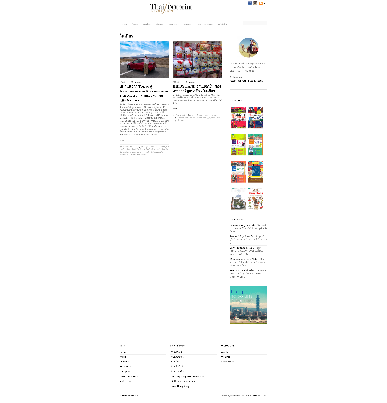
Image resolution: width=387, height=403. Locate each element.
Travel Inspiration (205, 23)
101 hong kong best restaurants (187, 376)
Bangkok (146, 23)
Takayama (132, 154)
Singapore (188, 23)
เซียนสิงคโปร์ (176, 366)
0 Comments (136, 82)
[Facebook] (250, 3)
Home (124, 23)
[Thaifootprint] (171, 13)
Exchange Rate (229, 361)
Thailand (159, 23)
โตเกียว (122, 149)
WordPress (235, 396)
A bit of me (223, 23)
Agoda (224, 352)
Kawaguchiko (158, 152)
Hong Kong (174, 23)
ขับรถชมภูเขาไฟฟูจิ (144, 152)
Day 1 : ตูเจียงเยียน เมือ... (242, 247)
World (135, 23)
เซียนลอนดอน (177, 357)
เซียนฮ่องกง (176, 352)
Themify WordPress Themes (254, 396)
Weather (225, 357)
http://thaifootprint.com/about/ (246, 80)
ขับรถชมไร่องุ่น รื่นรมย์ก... (242, 236)
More (122, 140)
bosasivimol (127, 146)
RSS (265, 3)
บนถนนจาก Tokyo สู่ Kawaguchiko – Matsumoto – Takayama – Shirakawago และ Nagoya (144, 93)
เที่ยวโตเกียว (183, 118)
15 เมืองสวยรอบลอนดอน (182, 381)
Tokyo (146, 146)
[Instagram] (255, 3)
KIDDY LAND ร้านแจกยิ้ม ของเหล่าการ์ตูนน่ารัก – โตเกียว (197, 88)
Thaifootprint (128, 396)
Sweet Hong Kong (179, 386)
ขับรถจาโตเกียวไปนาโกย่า (150, 149)
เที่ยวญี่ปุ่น (165, 146)
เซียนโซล (175, 361)
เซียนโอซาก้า (177, 371)
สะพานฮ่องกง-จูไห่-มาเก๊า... (243, 225)
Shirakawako (141, 154)
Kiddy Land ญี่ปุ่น (203, 118)
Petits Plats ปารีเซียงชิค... (243, 270)
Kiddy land (192, 118)
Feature (200, 115)
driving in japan (130, 152)
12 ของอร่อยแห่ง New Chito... (244, 259)
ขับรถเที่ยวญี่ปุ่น (132, 149)
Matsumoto (124, 154)
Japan (151, 146)
